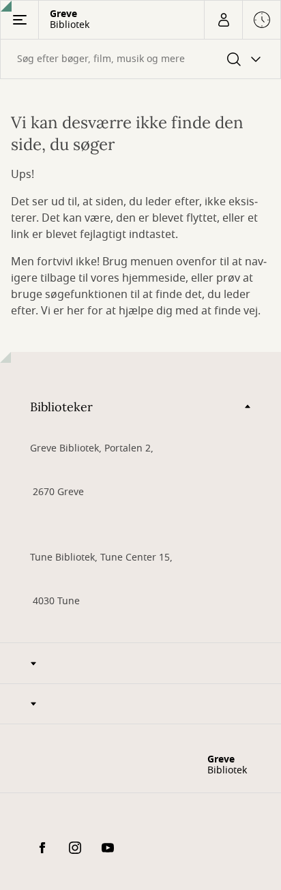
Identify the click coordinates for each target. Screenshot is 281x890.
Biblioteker (61, 407)
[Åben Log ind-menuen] (223, 20)
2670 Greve (57, 492)
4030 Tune (55, 601)
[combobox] (140, 59)
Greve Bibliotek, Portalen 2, (91, 448)
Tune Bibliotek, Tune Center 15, (101, 557)
